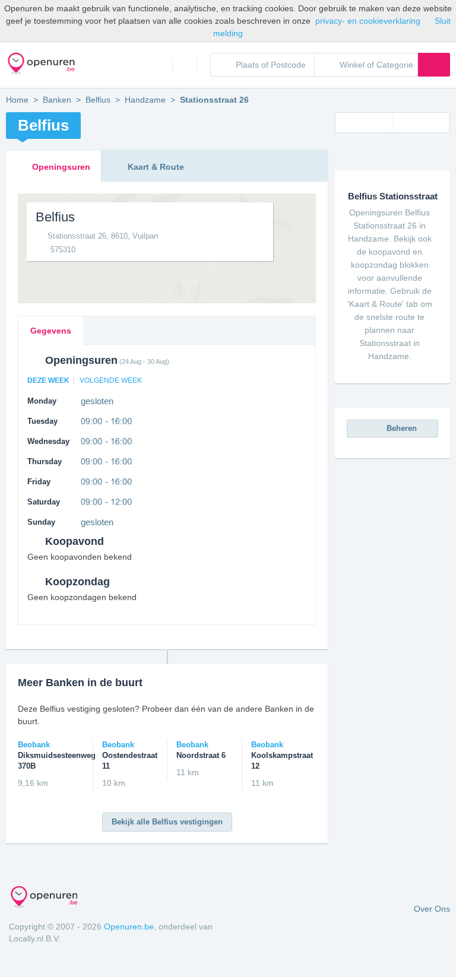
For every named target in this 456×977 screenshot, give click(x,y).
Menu (185, 65)
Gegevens (50, 330)
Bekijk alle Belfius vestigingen (167, 821)
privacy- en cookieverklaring (367, 21)
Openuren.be (129, 926)
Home (160, 65)
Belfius (98, 99)
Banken (57, 99)
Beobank (51, 755)
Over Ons (432, 908)
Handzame (145, 99)
